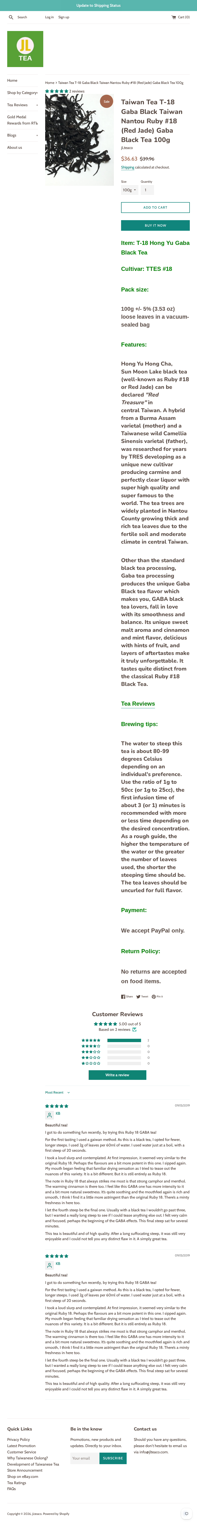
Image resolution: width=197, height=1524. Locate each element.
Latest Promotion (21, 1445)
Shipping (127, 167)
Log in (49, 17)
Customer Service (21, 1452)
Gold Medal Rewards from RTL (22, 120)
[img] (56, 1106)
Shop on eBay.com (22, 1476)
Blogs (22, 135)
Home (12, 80)
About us (14, 147)
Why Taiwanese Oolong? (27, 1458)
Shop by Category (22, 92)
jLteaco (37, 1514)
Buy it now (155, 225)
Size (124, 181)
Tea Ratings (16, 1482)
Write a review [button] (117, 1075)
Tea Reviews (22, 105)
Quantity (146, 181)
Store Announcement (24, 1470)
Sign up (63, 17)
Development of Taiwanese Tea (33, 1464)
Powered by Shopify (56, 1514)
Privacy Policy (18, 1439)
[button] (57, 91)
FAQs (11, 1489)
